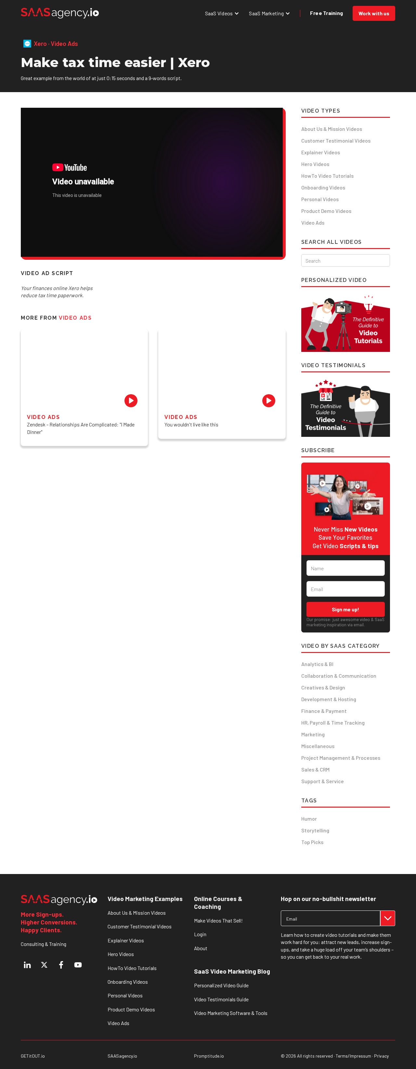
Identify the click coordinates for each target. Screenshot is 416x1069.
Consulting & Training (43, 944)
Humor (309, 818)
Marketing (313, 734)
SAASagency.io (122, 1056)
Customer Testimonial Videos (335, 140)
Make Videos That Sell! (218, 920)
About (200, 948)
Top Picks (312, 842)
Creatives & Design (323, 687)
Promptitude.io (209, 1056)
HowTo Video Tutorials (327, 176)
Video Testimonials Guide (221, 999)
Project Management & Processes (340, 758)
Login (200, 934)
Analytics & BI (317, 664)
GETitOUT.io (33, 1056)
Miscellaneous (317, 746)
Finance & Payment (324, 711)
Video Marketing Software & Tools (230, 1013)
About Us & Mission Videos (331, 129)
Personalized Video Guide (221, 985)
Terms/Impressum (353, 1056)
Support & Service (322, 781)
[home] (60, 13)
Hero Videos (315, 164)
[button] (222, 13)
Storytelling (315, 830)
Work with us (373, 13)
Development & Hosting (328, 699)
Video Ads (312, 222)
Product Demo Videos (326, 211)
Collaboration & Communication (338, 676)
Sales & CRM (315, 769)
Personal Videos (320, 199)
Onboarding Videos (323, 187)
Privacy (381, 1056)
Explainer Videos (320, 152)
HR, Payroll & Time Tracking (333, 722)
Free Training (326, 13)
